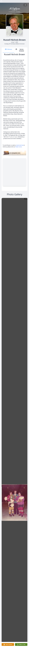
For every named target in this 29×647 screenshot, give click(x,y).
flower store (18, 147)
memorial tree (20, 145)
